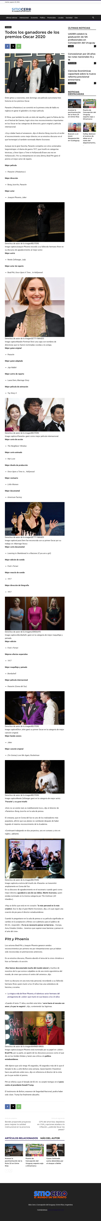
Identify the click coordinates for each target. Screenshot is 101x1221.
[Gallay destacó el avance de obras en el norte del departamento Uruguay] (89, 127)
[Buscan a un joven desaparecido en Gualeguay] (74, 127)
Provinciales (51, 18)
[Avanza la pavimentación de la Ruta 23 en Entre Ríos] (14, 1150)
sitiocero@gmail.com (56, 1210)
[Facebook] (7, 46)
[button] (93, 18)
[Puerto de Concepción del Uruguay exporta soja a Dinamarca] (35, 1150)
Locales (61, 18)
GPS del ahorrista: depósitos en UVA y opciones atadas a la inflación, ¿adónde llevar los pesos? (51, 1126)
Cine (76, 18)
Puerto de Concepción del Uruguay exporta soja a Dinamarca (89, 114)
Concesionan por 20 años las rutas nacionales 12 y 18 (81, 57)
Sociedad (69, 18)
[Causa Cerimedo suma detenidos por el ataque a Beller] (55, 1150)
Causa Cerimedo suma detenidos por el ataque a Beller (54, 1160)
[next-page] (10, 1170)
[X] (13, 46)
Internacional (24, 18)
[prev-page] (6, 1170)
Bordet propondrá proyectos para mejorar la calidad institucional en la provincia (18, 1124)
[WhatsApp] (18, 46)
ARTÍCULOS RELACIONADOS (21, 1138)
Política (42, 18)
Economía (34, 18)
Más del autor (50, 1138)
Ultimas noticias (11, 18)
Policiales (71, 130)
